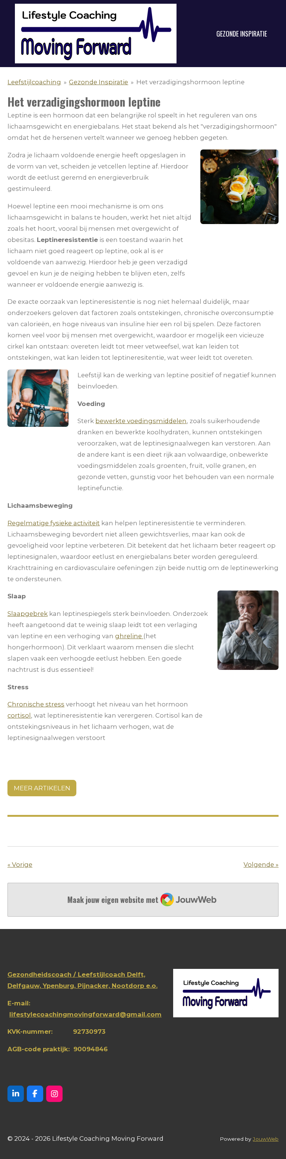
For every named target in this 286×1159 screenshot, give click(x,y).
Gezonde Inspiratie (98, 82)
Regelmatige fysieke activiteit (53, 523)
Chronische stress (35, 704)
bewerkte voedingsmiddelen (141, 421)
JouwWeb (266, 1139)
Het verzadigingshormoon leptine (190, 82)
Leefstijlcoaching (34, 82)
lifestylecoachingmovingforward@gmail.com (85, 1014)
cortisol (19, 715)
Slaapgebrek (27, 613)
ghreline (129, 636)
